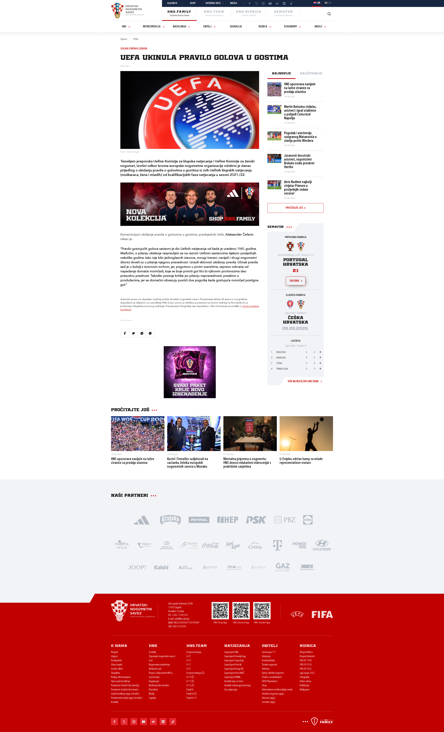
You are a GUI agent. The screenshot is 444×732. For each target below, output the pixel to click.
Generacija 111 (269, 652)
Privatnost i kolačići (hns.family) (125, 685)
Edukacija (236, 26)
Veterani (266, 669)
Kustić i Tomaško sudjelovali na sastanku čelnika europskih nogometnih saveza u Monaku (187, 463)
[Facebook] (249, 3)
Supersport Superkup (234, 660)
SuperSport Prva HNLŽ (234, 673)
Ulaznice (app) (268, 698)
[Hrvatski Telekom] (277, 545)
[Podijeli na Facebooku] (125, 333)
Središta (152, 652)
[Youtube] (270, 3)
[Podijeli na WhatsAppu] (142, 333)
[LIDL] (308, 519)
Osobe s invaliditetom (272, 677)
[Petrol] (199, 519)
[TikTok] (291, 3)
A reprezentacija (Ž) (195, 673)
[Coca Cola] (211, 545)
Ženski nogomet (269, 665)
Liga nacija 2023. (307, 673)
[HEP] (227, 519)
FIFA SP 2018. (306, 665)
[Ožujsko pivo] (170, 519)
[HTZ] (122, 545)
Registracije (154, 681)
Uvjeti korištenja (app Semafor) (125, 694)
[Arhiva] (329, 14)
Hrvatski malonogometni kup (237, 685)
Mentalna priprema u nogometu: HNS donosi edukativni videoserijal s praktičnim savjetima (247, 463)
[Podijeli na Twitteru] (133, 333)
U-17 (188, 665)
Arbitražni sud (155, 669)
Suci (151, 660)
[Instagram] (263, 3)
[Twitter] (256, 3)
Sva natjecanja (230, 689)
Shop (193, 3)
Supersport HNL (231, 652)
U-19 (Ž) (190, 677)
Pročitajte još (294, 208)
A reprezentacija (193, 652)
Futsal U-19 (191, 698)
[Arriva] (210, 567)
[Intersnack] (233, 545)
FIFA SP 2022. (306, 669)
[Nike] (141, 519)
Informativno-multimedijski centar (277, 689)
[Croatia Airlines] (189, 545)
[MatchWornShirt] (307, 567)
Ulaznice (172, 3)
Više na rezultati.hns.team (303, 381)
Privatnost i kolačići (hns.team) (124, 689)
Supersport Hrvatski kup (235, 656)
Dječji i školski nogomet (273, 673)
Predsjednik (116, 660)
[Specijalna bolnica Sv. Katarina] (258, 567)
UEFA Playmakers (269, 681)
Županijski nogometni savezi (162, 656)
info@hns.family (182, 619)
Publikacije (304, 685)
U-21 (188, 656)
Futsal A (189, 689)
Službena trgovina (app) (273, 694)
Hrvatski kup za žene (233, 681)
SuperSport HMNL (232, 677)
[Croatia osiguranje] (166, 545)
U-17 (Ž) (190, 681)
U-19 (188, 660)
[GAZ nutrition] (283, 567)
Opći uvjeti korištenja (120, 681)
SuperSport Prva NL (233, 665)
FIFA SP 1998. (306, 660)
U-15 (188, 669)
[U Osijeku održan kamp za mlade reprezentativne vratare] (306, 433)
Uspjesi (114, 656)
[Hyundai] (322, 545)
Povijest (114, 652)
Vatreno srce (213, 3)
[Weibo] (277, 3)
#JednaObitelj (268, 660)
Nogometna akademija (159, 665)
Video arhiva (305, 681)
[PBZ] (285, 519)
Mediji (233, 3)
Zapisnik (294, 281)
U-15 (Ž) (190, 685)
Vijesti (123, 39)
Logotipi (152, 698)
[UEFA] (297, 614)
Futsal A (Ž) (191, 694)
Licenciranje (154, 677)
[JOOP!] (137, 567)
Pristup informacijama (121, 677)
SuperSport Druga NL (234, 669)
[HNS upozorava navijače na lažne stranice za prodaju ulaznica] (137, 433)
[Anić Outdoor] (185, 567)
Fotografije (304, 677)
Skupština (115, 673)
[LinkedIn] (284, 3)
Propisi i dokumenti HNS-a (161, 673)
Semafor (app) (268, 702)
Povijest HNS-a (306, 652)
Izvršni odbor (117, 669)
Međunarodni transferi (159, 685)
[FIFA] (322, 614)
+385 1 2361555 (180, 615)
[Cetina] (255, 545)
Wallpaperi (305, 689)
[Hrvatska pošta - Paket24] (144, 545)
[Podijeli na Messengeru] (150, 333)
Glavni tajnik (116, 665)
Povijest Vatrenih (307, 656)
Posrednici (153, 689)
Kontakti (114, 702)
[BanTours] (234, 567)
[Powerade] (300, 545)
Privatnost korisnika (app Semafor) (126, 698)
